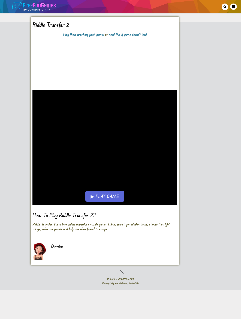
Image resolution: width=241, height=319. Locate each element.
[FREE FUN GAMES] (34, 9)
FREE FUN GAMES (119, 279)
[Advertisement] (104, 61)
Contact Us (134, 282)
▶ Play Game (105, 196)
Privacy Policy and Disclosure (114, 282)
